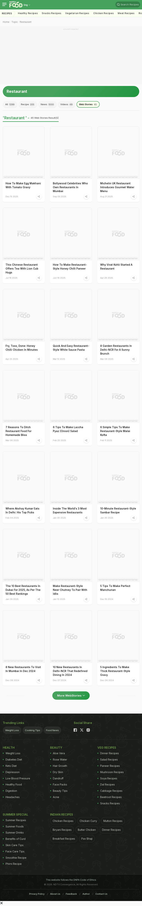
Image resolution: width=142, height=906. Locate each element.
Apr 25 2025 (12, 359)
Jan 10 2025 (59, 599)
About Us (55, 894)
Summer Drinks (15, 832)
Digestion (11, 790)
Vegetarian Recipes (77, 13)
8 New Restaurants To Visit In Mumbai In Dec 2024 (23, 669)
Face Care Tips (15, 851)
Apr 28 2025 (106, 278)
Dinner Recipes (109, 753)
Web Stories (88, 104)
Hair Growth (60, 765)
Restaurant (25, 22)
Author (86, 894)
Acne (56, 797)
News (47, 104)
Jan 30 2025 (59, 517)
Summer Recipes (16, 820)
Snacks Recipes (51, 13)
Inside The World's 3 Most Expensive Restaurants (70, 510)
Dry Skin (58, 772)
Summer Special (15, 814)
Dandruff (58, 778)
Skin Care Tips (14, 845)
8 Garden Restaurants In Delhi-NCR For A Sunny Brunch (116, 349)
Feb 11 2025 (106, 440)
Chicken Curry (88, 820)
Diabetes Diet (14, 759)
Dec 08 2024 (12, 680)
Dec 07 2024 (59, 680)
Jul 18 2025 (11, 278)
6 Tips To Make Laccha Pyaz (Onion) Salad (68, 429)
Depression (13, 772)
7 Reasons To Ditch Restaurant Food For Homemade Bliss (18, 431)
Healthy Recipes (28, 13)
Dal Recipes (107, 784)
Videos (66, 104)
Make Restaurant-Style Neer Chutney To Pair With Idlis (70, 589)
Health (9, 747)
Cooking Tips (32, 730)
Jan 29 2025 (12, 599)
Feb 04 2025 (12, 517)
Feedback (71, 894)
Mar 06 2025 (106, 359)
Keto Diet (11, 765)
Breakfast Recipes (64, 838)
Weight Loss (12, 730)
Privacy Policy (37, 894)
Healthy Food (14, 784)
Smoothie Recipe (16, 857)
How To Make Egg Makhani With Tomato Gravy (23, 185)
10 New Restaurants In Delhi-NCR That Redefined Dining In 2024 (70, 670)
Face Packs (60, 784)
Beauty (56, 747)
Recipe (27, 104)
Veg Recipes (106, 747)
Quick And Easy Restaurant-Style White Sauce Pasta (71, 347)
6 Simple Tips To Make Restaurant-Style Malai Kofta (115, 431)
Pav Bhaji (86, 838)
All (9, 104)
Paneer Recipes (110, 765)
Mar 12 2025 (59, 359)
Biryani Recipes (62, 829)
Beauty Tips (60, 790)
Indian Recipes (61, 814)
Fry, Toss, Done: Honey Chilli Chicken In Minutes (22, 347)
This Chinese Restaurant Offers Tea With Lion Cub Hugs (22, 268)
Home (6, 22)
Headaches (13, 797)
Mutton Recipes (112, 820)
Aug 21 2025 (106, 196)
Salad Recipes (109, 759)
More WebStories (69, 695)
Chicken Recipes (103, 13)
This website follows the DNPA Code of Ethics (71, 879)
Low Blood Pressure (18, 778)
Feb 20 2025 (59, 440)
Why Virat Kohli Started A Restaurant (116, 266)
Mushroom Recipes (112, 772)
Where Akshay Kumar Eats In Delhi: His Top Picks (22, 510)
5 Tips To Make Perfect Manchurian (115, 587)
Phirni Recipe (14, 863)
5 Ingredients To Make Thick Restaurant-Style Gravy (115, 670)
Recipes (7, 13)
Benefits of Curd (16, 838)
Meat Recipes (126, 13)
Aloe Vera (59, 753)
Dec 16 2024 (106, 599)
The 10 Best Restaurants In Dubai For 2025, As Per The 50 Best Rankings (23, 589)
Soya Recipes (108, 778)
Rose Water (60, 759)
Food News (52, 730)
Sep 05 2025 (59, 196)
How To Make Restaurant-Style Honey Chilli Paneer (70, 266)
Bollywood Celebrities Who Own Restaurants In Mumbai (70, 187)
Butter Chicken (87, 829)
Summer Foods (15, 826)
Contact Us (101, 894)
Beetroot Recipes (111, 797)
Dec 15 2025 (12, 196)
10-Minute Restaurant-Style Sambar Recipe (118, 510)
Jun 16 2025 (59, 278)
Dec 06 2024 (107, 680)
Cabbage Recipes (111, 790)
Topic (14, 22)
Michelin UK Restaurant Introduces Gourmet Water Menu (117, 187)
